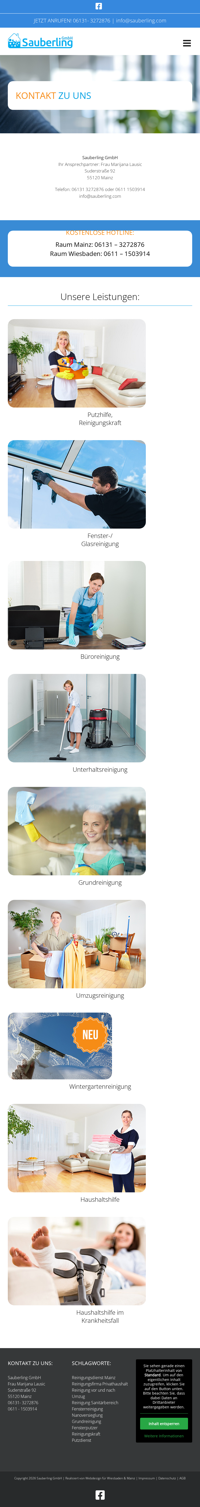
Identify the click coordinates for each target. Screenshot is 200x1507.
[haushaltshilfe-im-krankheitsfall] (77, 1219)
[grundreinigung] (77, 789)
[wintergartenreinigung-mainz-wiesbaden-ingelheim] (60, 1015)
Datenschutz (167, 1478)
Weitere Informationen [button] (164, 1436)
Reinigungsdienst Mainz (93, 1377)
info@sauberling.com (141, 20)
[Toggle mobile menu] (187, 42)
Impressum (147, 1478)
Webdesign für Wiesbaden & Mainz (110, 1478)
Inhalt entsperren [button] (164, 1423)
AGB (182, 1478)
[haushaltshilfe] (77, 1106)
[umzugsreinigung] (77, 902)
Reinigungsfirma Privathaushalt (100, 1384)
